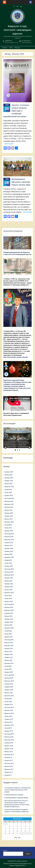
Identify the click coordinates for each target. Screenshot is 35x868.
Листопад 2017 (9, 763)
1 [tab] (15, 450)
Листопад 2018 (9, 734)
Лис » (19, 837)
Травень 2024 (8, 551)
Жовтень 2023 (8, 572)
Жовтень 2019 (8, 710)
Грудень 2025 (8, 495)
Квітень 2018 (8, 751)
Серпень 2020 (8, 684)
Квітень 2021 (8, 660)
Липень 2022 (8, 616)
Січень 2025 (8, 528)
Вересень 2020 (9, 681)
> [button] (29, 447)
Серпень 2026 (8, 472)
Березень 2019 (9, 725)
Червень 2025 (8, 513)
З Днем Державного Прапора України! (16, 797)
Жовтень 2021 (8, 642)
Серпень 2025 (8, 507)
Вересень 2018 (9, 740)
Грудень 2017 (8, 760)
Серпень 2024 (8, 542)
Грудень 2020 (8, 672)
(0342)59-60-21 (8, 40)
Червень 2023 (8, 584)
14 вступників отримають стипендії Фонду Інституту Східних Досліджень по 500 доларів (17, 790)
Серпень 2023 (8, 578)
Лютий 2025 (8, 525)
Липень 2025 (8, 510)
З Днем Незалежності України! (13, 795)
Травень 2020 (8, 690)
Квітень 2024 (8, 554)
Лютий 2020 (8, 698)
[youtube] (21, 6)
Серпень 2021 (8, 648)
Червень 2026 (8, 478)
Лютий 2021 (8, 666)
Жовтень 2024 (8, 536)
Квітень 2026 (8, 483)
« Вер (15, 837)
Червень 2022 (8, 619)
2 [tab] (17, 450)
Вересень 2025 (9, 504)
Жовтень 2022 (8, 607)
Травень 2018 (8, 748)
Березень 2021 (9, 663)
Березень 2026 (9, 486)
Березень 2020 (9, 695)
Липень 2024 (8, 545)
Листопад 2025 (9, 498)
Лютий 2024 (8, 560)
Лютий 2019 (8, 728)
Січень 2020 (8, 701)
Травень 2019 (8, 719)
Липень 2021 (8, 651)
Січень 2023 (8, 598)
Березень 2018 (9, 754)
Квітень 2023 (8, 589)
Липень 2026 (8, 475)
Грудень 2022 (8, 601)
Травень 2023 (8, 587)
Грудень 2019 (8, 704)
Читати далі (8, 144)
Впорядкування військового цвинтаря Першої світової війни (21, 182)
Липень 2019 (8, 716)
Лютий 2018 (8, 757)
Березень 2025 (9, 522)
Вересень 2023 (9, 575)
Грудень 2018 (8, 731)
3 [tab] (19, 450)
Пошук (5, 850)
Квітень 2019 (8, 722)
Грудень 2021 (8, 637)
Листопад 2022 (9, 604)
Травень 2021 (8, 657)
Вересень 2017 (9, 769)
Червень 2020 (8, 687)
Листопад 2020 (9, 675)
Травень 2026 (8, 480)
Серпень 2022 (8, 613)
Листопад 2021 (9, 640)
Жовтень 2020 (8, 678)
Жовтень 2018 (8, 737)
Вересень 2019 (9, 713)
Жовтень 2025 (8, 501)
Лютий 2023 (8, 595)
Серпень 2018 (8, 743)
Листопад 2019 (9, 707)
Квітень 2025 (8, 519)
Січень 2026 (8, 492)
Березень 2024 (9, 557)
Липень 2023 (8, 581)
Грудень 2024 (8, 531)
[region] (17, 437)
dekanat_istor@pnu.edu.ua (11, 42)
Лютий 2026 (8, 489)
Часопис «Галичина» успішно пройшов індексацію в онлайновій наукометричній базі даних (16, 111)
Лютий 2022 (8, 631)
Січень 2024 (8, 563)
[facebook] (14, 6)
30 (13, 833)
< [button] (5, 447)
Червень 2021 (8, 654)
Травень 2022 (8, 622)
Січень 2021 (8, 669)
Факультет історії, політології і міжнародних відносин (17, 30)
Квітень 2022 (8, 625)
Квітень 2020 (8, 693)
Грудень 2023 (8, 566)
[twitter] (17, 6)
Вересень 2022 (9, 610)
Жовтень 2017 (8, 766)
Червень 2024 (8, 548)
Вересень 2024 (9, 539)
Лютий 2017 (8, 775)
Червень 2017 (8, 772)
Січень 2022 (8, 634)
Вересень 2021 (9, 645)
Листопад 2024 (9, 533)
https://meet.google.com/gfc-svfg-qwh (15, 357)
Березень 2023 (9, 592)
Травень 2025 (8, 516)
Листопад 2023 (9, 569)
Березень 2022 (9, 628)
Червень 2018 (8, 746)
